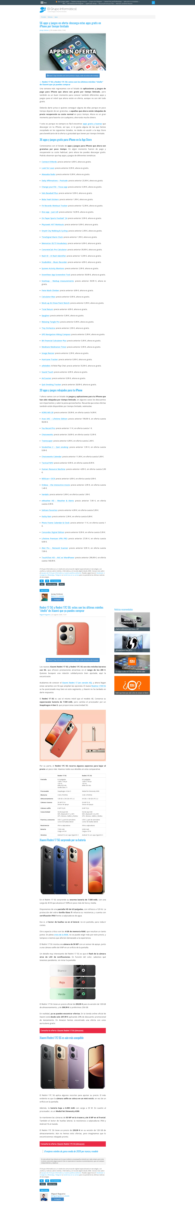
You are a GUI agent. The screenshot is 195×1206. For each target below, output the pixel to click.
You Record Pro (48, 428)
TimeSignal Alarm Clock (52, 237)
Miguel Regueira (45, 615)
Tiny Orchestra (48, 328)
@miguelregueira (56, 1196)
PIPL (64, 3)
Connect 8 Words (49, 162)
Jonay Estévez (44, 30)
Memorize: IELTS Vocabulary (54, 243)
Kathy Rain (46, 516)
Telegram (58, 575)
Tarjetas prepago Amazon (79, 1)
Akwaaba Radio (48, 174)
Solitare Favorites (49, 510)
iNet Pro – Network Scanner (55, 548)
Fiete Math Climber (50, 290)
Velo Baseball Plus (50, 193)
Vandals (45, 494)
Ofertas (61, 584)
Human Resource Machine (53, 469)
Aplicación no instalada (131, 1)
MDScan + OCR (48, 478)
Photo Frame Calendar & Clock (55, 523)
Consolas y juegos (51, 584)
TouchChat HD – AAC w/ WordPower (58, 557)
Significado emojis (91, 3)
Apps (42, 584)
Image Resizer (48, 353)
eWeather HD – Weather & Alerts (58, 500)
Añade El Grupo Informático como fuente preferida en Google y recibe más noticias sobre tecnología (73, 75)
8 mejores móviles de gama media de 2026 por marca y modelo (71, 1151)
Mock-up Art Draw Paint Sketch (55, 303)
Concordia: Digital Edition (53, 532)
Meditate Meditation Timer (54, 347)
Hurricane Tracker (50, 359)
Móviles (43, 1184)
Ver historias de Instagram (75, 3)
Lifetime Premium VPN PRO (54, 538)
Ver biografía (57, 599)
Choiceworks (47, 434)
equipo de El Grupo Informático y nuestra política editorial (61, 573)
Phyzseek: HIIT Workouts (53, 224)
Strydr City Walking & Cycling (55, 231)
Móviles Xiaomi (52, 1184)
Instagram (43, 575)
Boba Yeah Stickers (50, 199)
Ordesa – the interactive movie (56, 485)
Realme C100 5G (98, 686)
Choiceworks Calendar (51, 456)
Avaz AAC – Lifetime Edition (54, 419)
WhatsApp (50, 575)
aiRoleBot (46, 366)
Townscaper (47, 441)
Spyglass (45, 315)
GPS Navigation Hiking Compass (56, 334)
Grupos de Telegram (95, 1)
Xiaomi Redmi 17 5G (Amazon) (70, 1030)
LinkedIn (61, 596)
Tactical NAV (47, 463)
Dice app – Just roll (50, 212)
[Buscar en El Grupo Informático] (153, 2)
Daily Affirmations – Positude (55, 180)
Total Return (47, 309)
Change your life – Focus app (54, 187)
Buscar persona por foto (106, 3)
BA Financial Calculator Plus (54, 340)
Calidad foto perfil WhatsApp (113, 1)
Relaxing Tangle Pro (50, 322)
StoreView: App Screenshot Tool (56, 274)
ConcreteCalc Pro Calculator (54, 249)
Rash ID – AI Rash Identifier (54, 256)
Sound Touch (47, 372)
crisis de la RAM (61, 934)
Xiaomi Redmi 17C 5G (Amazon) (70, 1144)
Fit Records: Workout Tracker (54, 205)
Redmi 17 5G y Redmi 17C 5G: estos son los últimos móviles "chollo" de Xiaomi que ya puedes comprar (71, 83)
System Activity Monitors (53, 268)
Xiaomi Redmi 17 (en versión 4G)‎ (77, 682)
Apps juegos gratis (63, 1)
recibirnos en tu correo (71, 575)
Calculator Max (48, 297)
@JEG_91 (54, 596)
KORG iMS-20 (47, 412)
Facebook (99, 573)
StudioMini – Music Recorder (54, 262)
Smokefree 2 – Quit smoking (55, 447)
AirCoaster (46, 378)
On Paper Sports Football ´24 (54, 218)
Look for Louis (48, 168)
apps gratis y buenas (92, 124)
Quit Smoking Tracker (51, 384)
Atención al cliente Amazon (124, 3)
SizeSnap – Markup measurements (58, 281)
